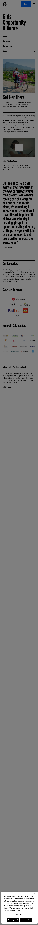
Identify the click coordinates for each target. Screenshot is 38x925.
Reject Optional (13, 920)
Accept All (26, 920)
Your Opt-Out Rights (19, 914)
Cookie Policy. (16, 910)
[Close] (35, 894)
